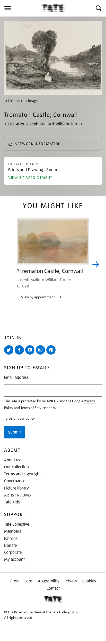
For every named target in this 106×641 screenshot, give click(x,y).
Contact (53, 588)
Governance (14, 481)
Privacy (71, 581)
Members (12, 531)
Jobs (29, 581)
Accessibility (48, 581)
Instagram (41, 354)
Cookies (89, 581)
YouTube (30, 354)
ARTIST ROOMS (17, 495)
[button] (98, 8)
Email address (16, 377)
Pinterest (52, 354)
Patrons (10, 538)
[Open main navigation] (20, 8)
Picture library (16, 488)
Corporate (13, 552)
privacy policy (24, 418)
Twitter (9, 354)
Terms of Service (33, 407)
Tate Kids (12, 502)
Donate (10, 545)
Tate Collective (16, 524)
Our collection (16, 467)
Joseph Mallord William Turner (54, 124)
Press (15, 581)
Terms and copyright (22, 474)
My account (14, 559)
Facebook (20, 354)
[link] (21, 101)
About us (12, 460)
